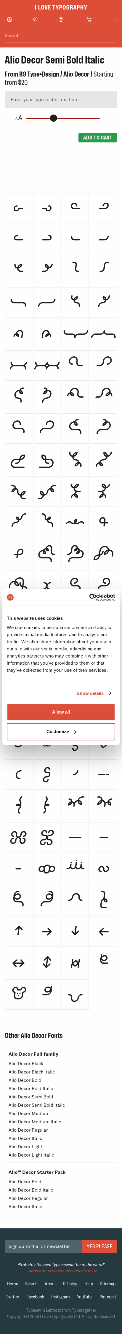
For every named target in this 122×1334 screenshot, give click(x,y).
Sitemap (107, 1284)
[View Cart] (89, 19)
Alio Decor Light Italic (31, 1155)
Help (88, 1284)
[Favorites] (35, 19)
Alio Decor (76, 74)
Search (31, 1284)
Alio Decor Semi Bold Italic (37, 1105)
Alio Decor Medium (29, 1114)
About (50, 1284)
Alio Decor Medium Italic (35, 1122)
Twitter (12, 1297)
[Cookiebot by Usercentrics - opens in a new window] (89, 597)
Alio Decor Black (26, 1064)
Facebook (35, 1297)
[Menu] (115, 19)
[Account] (9, 19)
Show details (90, 693)
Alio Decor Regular (28, 1130)
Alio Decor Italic (25, 1138)
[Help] (61, 19)
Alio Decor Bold (25, 1080)
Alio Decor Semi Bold (31, 1097)
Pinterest (107, 1297)
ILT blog (70, 1284)
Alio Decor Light (25, 1147)
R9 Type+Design (39, 74)
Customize (57, 731)
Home (12, 1284)
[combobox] (61, 35)
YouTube (84, 1297)
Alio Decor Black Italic (32, 1072)
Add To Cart (98, 137)
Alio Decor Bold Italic (31, 1089)
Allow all (61, 711)
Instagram (60, 1297)
